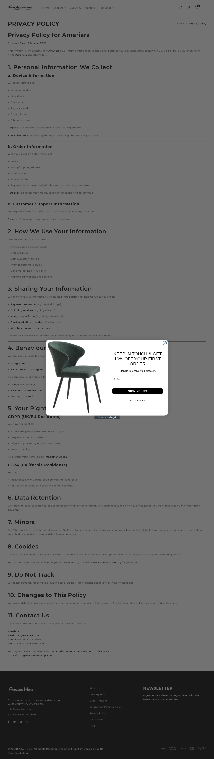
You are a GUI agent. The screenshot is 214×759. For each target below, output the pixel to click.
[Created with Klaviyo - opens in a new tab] (107, 417)
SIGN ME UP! (137, 391)
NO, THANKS (137, 401)
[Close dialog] (165, 343)
